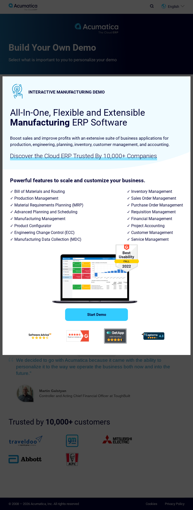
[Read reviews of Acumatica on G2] (77, 336)
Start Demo (96, 314)
